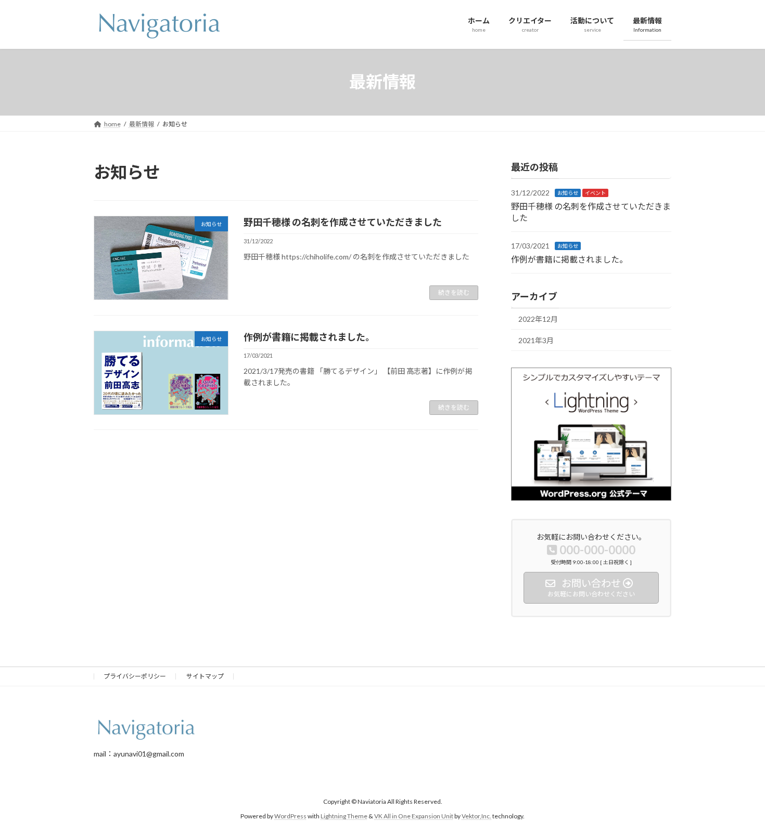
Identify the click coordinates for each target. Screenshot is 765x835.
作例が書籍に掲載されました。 (309, 337)
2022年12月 (538, 319)
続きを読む (453, 292)
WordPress (290, 816)
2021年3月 (536, 339)
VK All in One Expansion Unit (413, 816)
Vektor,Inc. (476, 816)
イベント (595, 193)
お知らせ (567, 193)
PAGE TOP (737, 800)
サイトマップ (205, 676)
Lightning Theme (344, 816)
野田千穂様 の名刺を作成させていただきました (343, 222)
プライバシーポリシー (135, 676)
